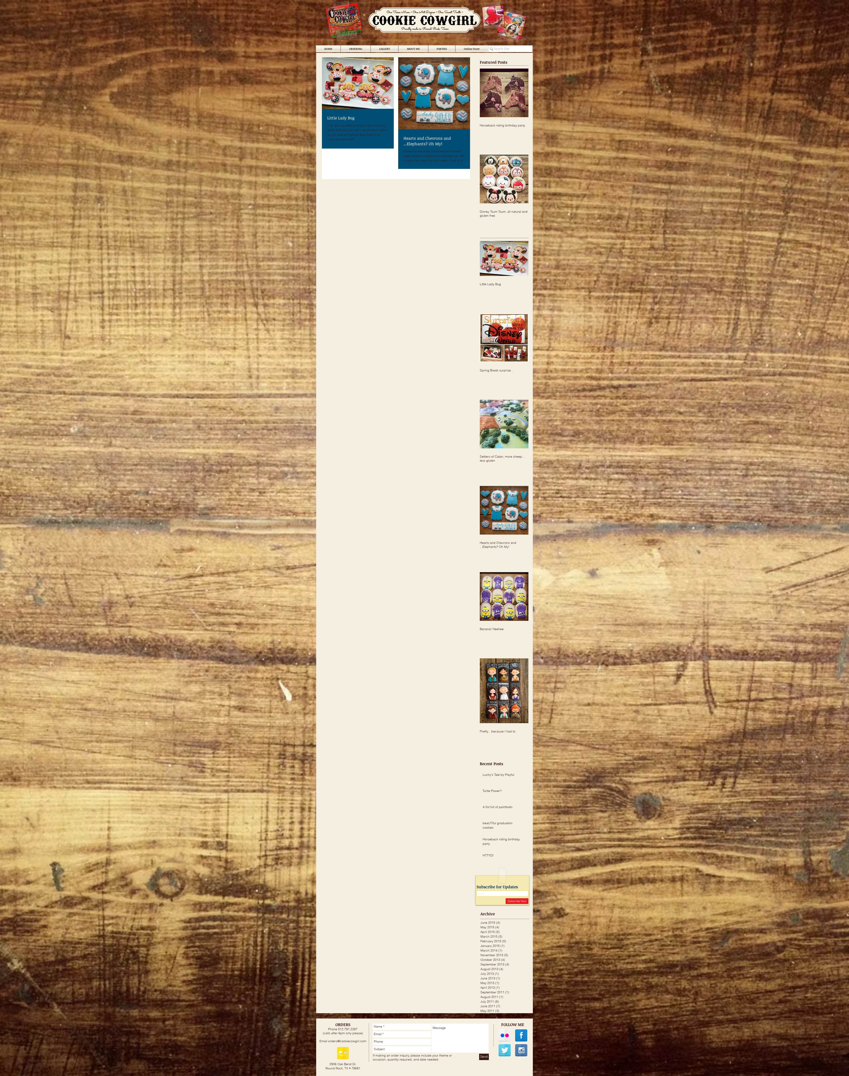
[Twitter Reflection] (505, 1050)
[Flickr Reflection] (505, 1035)
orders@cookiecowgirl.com (347, 1041)
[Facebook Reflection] (521, 1035)
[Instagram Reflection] (521, 1050)
